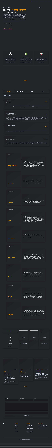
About (34, 1)
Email (35, 398)
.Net (4, 369)
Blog (46, 1)
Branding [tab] (10, 343)
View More (25, 80)
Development (21, 369)
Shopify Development (26, 57)
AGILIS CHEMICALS (33, 348)
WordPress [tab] (10, 334)
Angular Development (30, 426)
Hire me (5, 28)
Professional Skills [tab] (20, 91)
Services (16, 426)
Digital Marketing (41, 57)
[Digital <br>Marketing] (41, 53)
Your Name (6, 398)
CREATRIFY (44, 337)
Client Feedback (42, 1)
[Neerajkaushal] (3, 1)
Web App (5, 372)
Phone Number (22, 398)
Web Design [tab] (10, 340)
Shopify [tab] (10, 337)
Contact (49, 1)
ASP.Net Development (30, 425)
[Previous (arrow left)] (26, 446)
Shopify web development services (7, 371)
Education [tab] (31, 91)
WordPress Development (23, 373)
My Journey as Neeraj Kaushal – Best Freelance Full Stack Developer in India (41, 374)
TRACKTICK (23, 337)
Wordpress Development (11, 57)
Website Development (7, 373)
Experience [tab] (8, 91)
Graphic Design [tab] (10, 346)
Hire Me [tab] (43, 91)
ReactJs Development (30, 428)
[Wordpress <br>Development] (10, 53)
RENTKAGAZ (34, 337)
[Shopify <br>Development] (26, 53)
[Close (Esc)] (26, 445)
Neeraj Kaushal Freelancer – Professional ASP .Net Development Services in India (10, 378)
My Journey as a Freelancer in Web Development (25, 376)
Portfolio (37, 1)
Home (31, 1)
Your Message (7, 402)
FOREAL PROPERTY (23, 348)
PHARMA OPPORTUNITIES (44, 348)
